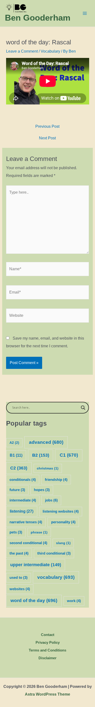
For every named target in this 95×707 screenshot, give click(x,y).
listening (21, 511)
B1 (16, 455)
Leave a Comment (22, 51)
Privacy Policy (48, 642)
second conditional (28, 543)
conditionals (23, 480)
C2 (18, 467)
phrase (39, 532)
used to (19, 578)
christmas (47, 468)
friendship (56, 480)
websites (20, 589)
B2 (40, 455)
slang (63, 543)
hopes (42, 490)
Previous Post (47, 126)
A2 (14, 443)
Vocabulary (50, 51)
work (74, 601)
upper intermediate (35, 564)
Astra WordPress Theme (47, 694)
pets (16, 532)
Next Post (47, 138)
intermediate (23, 500)
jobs (51, 500)
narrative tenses (26, 522)
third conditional (54, 553)
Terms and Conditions (47, 650)
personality (63, 522)
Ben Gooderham (37, 17)
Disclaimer (47, 658)
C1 (69, 455)
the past (19, 553)
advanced (46, 442)
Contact (47, 635)
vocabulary (56, 577)
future (17, 490)
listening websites (61, 511)
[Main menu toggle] (84, 13)
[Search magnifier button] (83, 407)
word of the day (33, 600)
